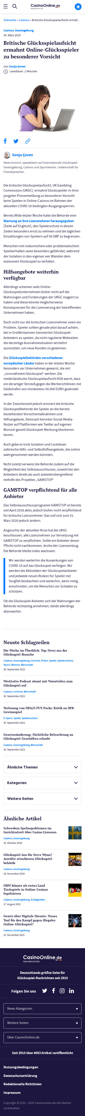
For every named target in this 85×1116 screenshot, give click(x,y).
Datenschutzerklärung (20, 1075)
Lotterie (35, 660)
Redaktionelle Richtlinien (22, 1084)
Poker (44, 660)
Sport (6, 665)
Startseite (9, 20)
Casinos (24, 20)
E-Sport (8, 718)
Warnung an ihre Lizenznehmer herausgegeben (38, 221)
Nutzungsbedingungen (20, 1067)
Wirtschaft (27, 665)
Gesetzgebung (24, 30)
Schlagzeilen (38, 899)
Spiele (52, 660)
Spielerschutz (65, 660)
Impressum (12, 1092)
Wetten (15, 665)
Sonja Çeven (17, 66)
